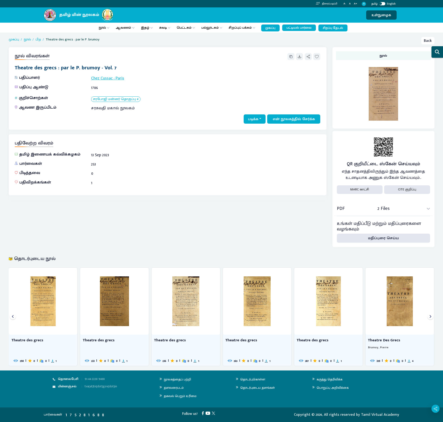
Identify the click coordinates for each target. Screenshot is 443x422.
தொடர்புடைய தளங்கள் (257, 387)
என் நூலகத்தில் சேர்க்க (294, 119)
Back (428, 40)
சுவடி (163, 28)
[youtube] (209, 413)
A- (345, 4)
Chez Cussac (102, 78)
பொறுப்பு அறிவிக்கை (333, 387)
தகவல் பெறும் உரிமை (180, 396)
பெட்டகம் (184, 28)
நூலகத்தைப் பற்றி (177, 379)
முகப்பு (270, 28)
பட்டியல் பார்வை (299, 28)
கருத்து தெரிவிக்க (329, 379)
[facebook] (204, 413)
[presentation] (13, 317)
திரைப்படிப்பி (329, 4)
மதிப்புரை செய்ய (383, 238)
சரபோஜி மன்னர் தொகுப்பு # (115, 99)
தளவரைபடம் (174, 387)
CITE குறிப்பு (407, 189)
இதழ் (145, 28)
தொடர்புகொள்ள (252, 379)
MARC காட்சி (359, 189)
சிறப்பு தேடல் (333, 28)
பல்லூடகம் (210, 28)
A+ (355, 4)
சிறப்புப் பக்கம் (240, 28)
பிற (38, 39)
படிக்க (253, 119)
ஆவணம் (124, 28)
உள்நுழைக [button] (381, 15)
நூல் (102, 28)
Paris (120, 78)
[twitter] (214, 413)
